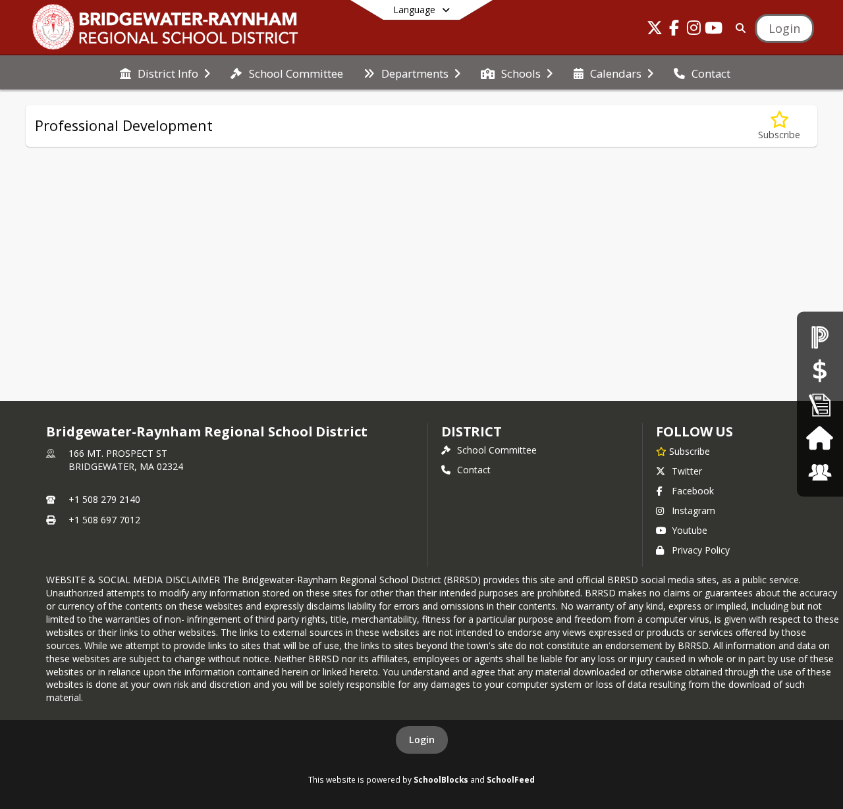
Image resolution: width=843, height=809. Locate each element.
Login (422, 739)
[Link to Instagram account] (694, 30)
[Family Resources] (819, 438)
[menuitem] (165, 72)
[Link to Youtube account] (714, 30)
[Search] (738, 28)
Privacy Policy (701, 550)
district (471, 431)
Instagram (693, 510)
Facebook (693, 490)
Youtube (689, 530)
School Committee (497, 450)
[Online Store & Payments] (819, 370)
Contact (474, 469)
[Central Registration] (819, 404)
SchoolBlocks (441, 779)
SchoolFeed (511, 779)
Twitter (687, 471)
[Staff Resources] (819, 472)
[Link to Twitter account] (655, 30)
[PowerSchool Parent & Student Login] (819, 337)
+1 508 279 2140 (104, 499)
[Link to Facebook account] (674, 30)
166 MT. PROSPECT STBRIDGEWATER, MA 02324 (125, 460)
